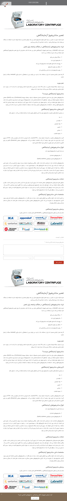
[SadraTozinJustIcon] (6, 5)
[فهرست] (47, 3)
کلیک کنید (35, 498)
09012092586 (33, 2)
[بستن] (1, 494)
